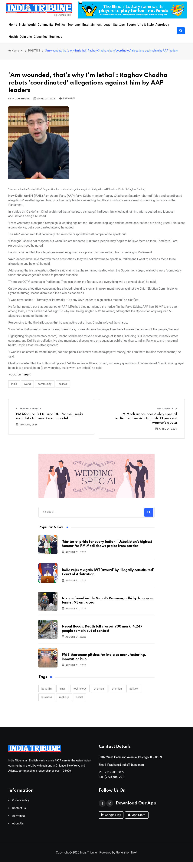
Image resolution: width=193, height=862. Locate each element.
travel (62, 688)
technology (80, 688)
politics (133, 688)
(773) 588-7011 (115, 777)
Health (13, 36)
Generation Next (126, 852)
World (32, 24)
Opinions (26, 36)
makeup (64, 697)
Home (13, 24)
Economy (73, 24)
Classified (40, 36)
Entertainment (92, 24)
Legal (107, 24)
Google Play (112, 815)
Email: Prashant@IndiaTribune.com (121, 765)
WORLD (27, 383)
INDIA (14, 383)
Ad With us (18, 815)
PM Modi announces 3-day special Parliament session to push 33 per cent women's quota (145, 418)
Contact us (19, 808)
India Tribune (88, 852)
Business (55, 36)
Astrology (162, 24)
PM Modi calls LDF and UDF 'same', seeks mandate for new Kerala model (49, 416)
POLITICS (34, 50)
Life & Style (146, 24)
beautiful (46, 688)
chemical (99, 688)
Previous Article (30, 408)
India (22, 24)
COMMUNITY (44, 383)
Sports (131, 24)
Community (45, 24)
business (46, 697)
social (79, 697)
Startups (119, 24)
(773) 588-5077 (114, 772)
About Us (18, 823)
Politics (60, 24)
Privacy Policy (20, 800)
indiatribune (21, 98)
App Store (138, 815)
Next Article (165, 408)
